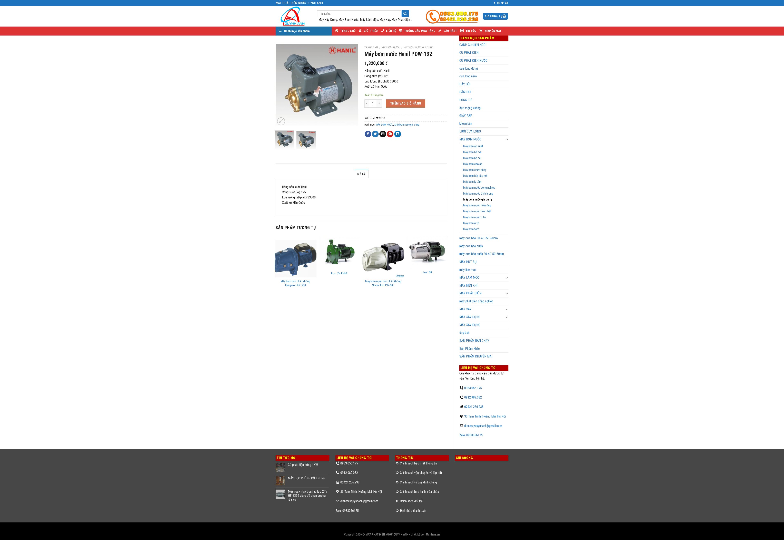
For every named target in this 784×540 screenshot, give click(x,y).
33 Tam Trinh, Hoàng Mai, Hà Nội (485, 416)
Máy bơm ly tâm (472, 182)
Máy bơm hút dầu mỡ (475, 176)
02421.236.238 (473, 407)
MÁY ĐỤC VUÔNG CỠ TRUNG (306, 478)
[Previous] (282, 85)
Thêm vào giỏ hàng (405, 103)
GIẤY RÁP (465, 116)
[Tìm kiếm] (405, 13)
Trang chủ (371, 47)
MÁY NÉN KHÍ (468, 285)
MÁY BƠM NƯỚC (470, 139)
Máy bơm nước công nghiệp (479, 187)
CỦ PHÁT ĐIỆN (469, 53)
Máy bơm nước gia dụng (477, 199)
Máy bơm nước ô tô (474, 217)
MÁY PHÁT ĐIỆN (470, 293)
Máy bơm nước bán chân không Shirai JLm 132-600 (383, 283)
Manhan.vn (433, 534)
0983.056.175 (473, 388)
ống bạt (464, 333)
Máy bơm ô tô (471, 223)
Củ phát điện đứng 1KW (303, 465)
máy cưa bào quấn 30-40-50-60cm (481, 254)
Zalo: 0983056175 (471, 435)
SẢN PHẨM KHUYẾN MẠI (475, 356)
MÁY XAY (465, 309)
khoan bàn (465, 124)
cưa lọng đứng (468, 68)
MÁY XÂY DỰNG (469, 325)
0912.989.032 (473, 397)
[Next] (351, 85)
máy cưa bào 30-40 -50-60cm (478, 238)
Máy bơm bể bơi (472, 152)
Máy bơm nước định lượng (478, 193)
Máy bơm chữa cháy (474, 170)
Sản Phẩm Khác (469, 349)
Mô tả (361, 174)
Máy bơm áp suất (473, 146)
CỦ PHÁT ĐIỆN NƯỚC (473, 60)
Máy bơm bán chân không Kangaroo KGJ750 (295, 283)
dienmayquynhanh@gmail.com (483, 426)
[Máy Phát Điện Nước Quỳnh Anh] (293, 16)
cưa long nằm (468, 76)
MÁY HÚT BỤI (468, 262)
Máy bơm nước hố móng (477, 205)
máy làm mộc (468, 270)
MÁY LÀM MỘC (469, 277)
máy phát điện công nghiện (476, 301)
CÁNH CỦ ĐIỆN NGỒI (472, 45)
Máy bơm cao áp (472, 164)
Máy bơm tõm (471, 229)
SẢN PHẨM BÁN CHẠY (474, 341)
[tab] (361, 174)
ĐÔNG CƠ (465, 100)
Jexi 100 (427, 272)
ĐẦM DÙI (465, 92)
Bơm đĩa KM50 (339, 273)
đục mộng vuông (470, 108)
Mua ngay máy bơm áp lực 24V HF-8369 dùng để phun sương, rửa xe (307, 495)
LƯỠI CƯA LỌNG (470, 131)
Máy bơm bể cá (472, 158)
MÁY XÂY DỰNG (469, 317)
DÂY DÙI (464, 84)
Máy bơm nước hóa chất (477, 211)
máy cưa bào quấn (471, 246)
